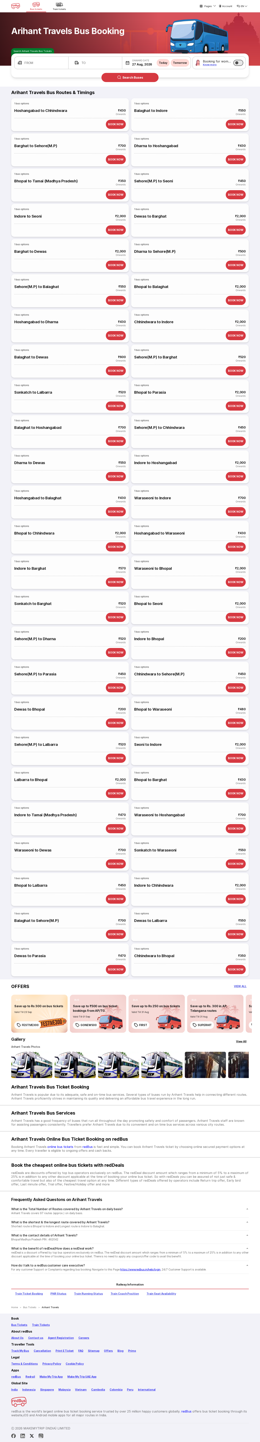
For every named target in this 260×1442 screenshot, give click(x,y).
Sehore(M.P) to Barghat (155, 357)
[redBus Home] (15, 6)
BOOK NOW (116, 124)
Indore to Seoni (28, 216)
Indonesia (28, 1389)
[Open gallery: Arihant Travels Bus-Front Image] (31, 1065)
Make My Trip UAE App (82, 1376)
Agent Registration (61, 1337)
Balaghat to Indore (150, 110)
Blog (120, 1350)
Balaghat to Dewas (31, 357)
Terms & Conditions (24, 1363)
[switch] (238, 63)
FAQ (80, 1350)
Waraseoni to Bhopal (153, 568)
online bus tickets (60, 1147)
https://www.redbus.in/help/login (140, 1269)
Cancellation (42, 1350)
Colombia (116, 1389)
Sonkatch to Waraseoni (155, 850)
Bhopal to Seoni (148, 603)
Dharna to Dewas (29, 462)
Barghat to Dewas (30, 251)
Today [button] (163, 62)
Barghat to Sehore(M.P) (35, 146)
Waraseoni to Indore (152, 498)
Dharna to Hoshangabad (156, 146)
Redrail (30, 1376)
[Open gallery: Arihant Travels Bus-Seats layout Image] (205, 1065)
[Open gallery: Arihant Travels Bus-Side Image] (118, 1065)
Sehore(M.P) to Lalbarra (36, 744)
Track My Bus (20, 1350)
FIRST (143, 1025)
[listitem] (18, 1000)
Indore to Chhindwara (153, 885)
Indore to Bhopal (149, 639)
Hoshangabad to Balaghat (37, 498)
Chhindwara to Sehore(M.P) (159, 674)
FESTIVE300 (30, 1025)
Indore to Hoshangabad (155, 462)
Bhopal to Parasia (150, 392)
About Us (17, 1337)
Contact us (35, 1337)
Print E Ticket (65, 1350)
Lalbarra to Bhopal (30, 779)
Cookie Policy (75, 1363)
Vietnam (81, 1389)
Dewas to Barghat (150, 216)
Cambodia (98, 1389)
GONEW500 (89, 1025)
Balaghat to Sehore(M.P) (36, 920)
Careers (83, 1337)
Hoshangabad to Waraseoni (159, 533)
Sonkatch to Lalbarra (33, 392)
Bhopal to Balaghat (151, 286)
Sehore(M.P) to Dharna (35, 639)
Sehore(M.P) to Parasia (35, 674)
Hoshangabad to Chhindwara (40, 110)
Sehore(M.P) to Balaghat (36, 286)
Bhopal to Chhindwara (34, 533)
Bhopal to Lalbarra (30, 885)
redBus (87, 1147)
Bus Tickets (19, 1324)
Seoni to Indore (148, 744)
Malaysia (64, 1389)
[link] (39, 1014)
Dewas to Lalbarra (150, 920)
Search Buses (132, 77)
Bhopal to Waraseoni (153, 709)
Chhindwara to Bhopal (154, 956)
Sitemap (94, 1350)
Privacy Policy (51, 1363)
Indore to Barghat (30, 568)
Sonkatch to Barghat (33, 603)
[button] (41, 63)
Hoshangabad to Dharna (36, 322)
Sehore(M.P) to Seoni (153, 181)
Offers (108, 1350)
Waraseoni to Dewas (33, 850)
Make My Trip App (51, 1376)
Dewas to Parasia (30, 956)
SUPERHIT (205, 1025)
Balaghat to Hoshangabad (37, 427)
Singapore (47, 1389)
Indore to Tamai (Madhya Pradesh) (45, 815)
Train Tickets (41, 1324)
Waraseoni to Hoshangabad (159, 815)
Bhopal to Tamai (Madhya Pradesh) (46, 181)
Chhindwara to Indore (153, 322)
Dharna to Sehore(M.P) (155, 251)
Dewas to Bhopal (29, 709)
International (147, 1389)
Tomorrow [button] (180, 62)
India (14, 1389)
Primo (132, 1350)
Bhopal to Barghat (150, 779)
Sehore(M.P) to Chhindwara (159, 427)
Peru (130, 1389)
